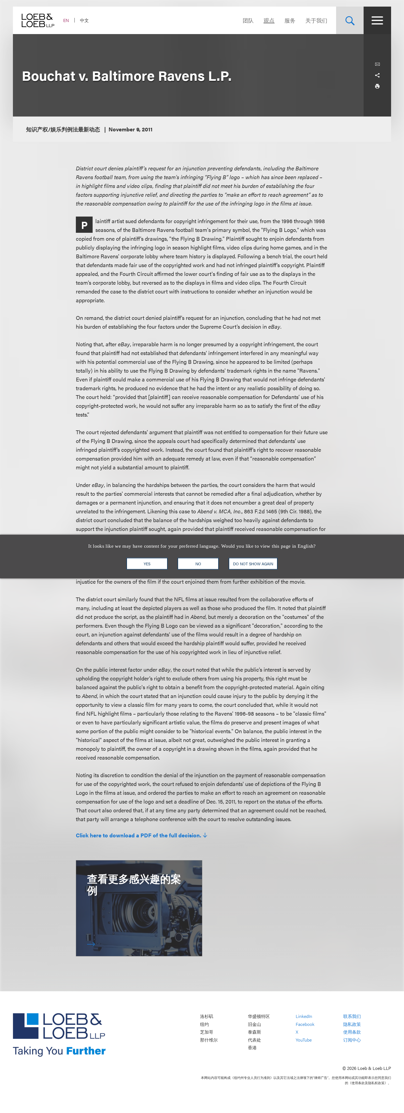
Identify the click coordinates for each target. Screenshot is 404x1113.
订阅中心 (352, 1040)
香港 (252, 1048)
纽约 (204, 1024)
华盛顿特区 (259, 1016)
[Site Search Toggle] (350, 20)
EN (66, 20)
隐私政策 (352, 1024)
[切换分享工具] (377, 75)
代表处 (254, 1040)
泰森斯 (254, 1032)
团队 (248, 20)
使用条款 (352, 1032)
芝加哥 (206, 1032)
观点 (269, 20)
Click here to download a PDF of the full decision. (138, 835)
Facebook (305, 1024)
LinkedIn (304, 1016)
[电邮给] (377, 64)
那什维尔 (209, 1040)
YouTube (304, 1040)
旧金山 (254, 1024)
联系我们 (352, 1016)
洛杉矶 (206, 1016)
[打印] (377, 86)
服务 (289, 20)
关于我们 (316, 20)
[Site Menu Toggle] (377, 20)
